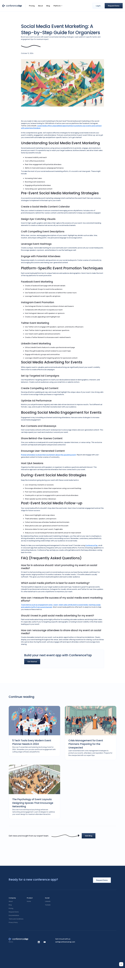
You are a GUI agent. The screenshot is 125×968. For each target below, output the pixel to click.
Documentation (14, 915)
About (40, 6)
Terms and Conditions (16, 919)
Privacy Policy (13, 922)
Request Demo (113, 6)
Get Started (32, 662)
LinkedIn (47, 901)
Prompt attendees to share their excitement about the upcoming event (48, 455)
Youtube (47, 905)
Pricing (32, 6)
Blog (48, 6)
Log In (98, 6)
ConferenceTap (91, 545)
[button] (58, 6)
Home (29, 901)
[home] (12, 5)
